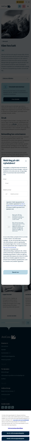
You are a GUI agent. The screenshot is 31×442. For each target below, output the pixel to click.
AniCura (23, 204)
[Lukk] (26, 161)
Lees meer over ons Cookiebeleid (21, 420)
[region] (15, 426)
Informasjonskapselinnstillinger (15, 428)
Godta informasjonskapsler (15, 438)
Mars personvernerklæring (9, 247)
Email (4, 179)
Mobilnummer (7, 190)
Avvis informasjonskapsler (15, 433)
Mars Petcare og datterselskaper (15, 205)
